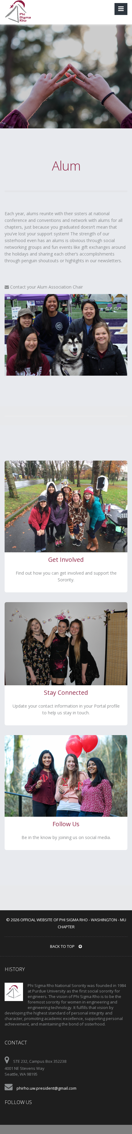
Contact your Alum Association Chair (46, 287)
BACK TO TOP (63, 946)
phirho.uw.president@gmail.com (46, 1088)
